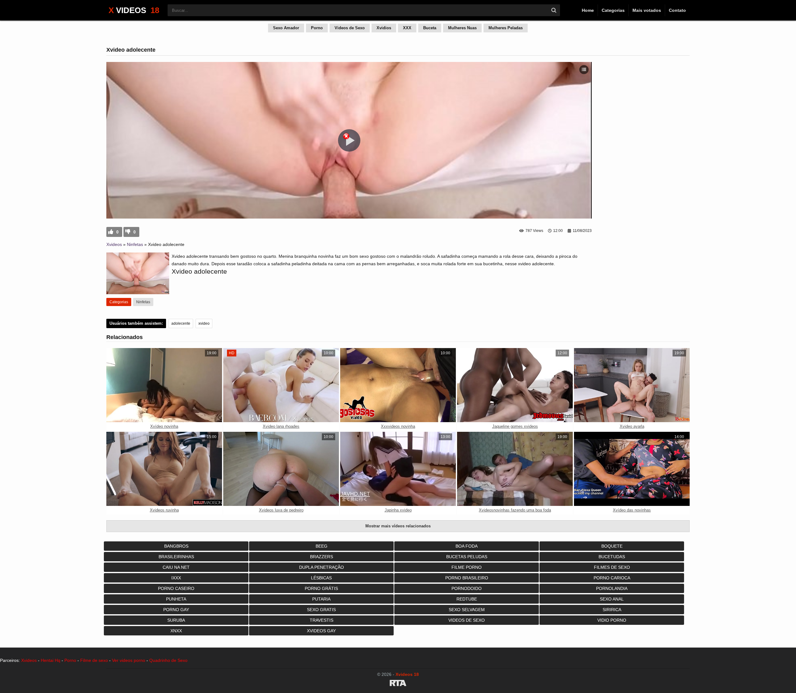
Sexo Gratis (321, 609)
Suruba (176, 620)
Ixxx (176, 577)
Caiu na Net (176, 567)
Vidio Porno (611, 620)
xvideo (204, 323)
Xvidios (384, 28)
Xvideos (114, 244)
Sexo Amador (286, 28)
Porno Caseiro (176, 588)
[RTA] (398, 684)
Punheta (176, 598)
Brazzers (321, 556)
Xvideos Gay (321, 630)
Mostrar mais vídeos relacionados (398, 526)
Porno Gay (176, 609)
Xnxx (176, 630)
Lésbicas (321, 577)
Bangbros (176, 546)
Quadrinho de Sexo (168, 660)
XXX (407, 28)
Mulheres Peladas (505, 28)
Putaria (321, 598)
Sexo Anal (612, 598)
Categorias (613, 10)
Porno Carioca (612, 577)
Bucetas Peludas (466, 556)
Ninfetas (135, 244)
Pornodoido (466, 588)
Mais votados (646, 10)
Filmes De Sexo (612, 567)
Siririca (612, 609)
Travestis (321, 620)
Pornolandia (611, 588)
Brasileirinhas (176, 556)
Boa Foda (467, 546)
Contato (677, 10)
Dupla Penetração (321, 567)
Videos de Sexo (350, 28)
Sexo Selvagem (467, 609)
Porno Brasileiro (466, 577)
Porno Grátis (321, 588)
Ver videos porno (128, 660)
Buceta (429, 28)
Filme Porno (466, 567)
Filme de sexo (94, 660)
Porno (317, 28)
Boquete (611, 546)
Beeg (321, 546)
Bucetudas (612, 556)
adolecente (180, 323)
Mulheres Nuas (462, 28)
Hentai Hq (50, 660)
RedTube (466, 598)
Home (588, 10)
